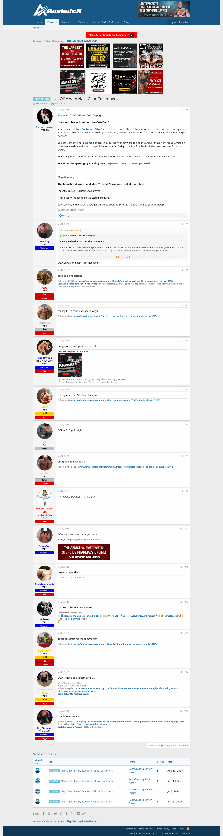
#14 (186, 672)
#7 (187, 424)
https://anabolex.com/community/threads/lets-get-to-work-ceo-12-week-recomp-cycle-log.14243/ (126, 281)
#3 (187, 270)
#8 (187, 456)
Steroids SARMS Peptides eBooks (73, 694)
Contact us (130, 828)
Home (39, 22)
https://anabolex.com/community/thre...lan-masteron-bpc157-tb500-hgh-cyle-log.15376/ (116, 400)
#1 (187, 109)
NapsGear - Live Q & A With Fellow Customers (81, 770)
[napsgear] (72, 55)
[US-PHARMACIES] (151, 55)
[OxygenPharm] (124, 81)
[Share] (182, 110)
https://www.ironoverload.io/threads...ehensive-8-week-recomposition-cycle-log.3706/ (115, 316)
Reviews (66, 22)
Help (173, 828)
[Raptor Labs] (98, 81)
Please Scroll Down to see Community (109, 35)
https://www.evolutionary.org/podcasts (77, 691)
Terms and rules (145, 828)
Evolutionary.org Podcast (70, 727)
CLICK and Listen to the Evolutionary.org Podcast (81, 283)
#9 (187, 491)
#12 (186, 601)
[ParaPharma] (150, 81)
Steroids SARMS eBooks (105, 22)
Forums (51, 22)
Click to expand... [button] (123, 257)
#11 (186, 566)
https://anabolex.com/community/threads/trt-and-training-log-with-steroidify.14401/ (115, 644)
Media (81, 22)
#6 (187, 389)
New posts (38, 27)
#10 (186, 528)
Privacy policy (162, 828)
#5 (187, 340)
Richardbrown (42, 103)
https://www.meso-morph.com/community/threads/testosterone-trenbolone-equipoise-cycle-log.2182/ (123, 466)
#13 (186, 633)
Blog (126, 22)
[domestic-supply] (125, 55)
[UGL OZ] (98, 55)
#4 (187, 305)
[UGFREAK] (72, 81)
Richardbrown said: (69, 230)
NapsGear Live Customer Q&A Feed (128, 163)
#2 (187, 224)
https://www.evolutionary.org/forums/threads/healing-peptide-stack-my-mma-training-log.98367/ (136, 721)
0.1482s (168, 833)
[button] (73, 22)
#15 (186, 710)
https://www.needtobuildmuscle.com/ (89, 724)
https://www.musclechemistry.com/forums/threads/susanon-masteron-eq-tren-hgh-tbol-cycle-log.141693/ (126, 688)
